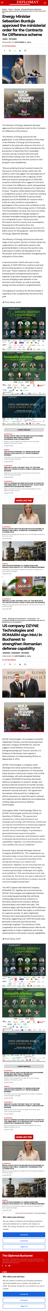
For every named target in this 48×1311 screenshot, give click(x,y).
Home (4, 9)
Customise (24, 1300)
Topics (10, 9)
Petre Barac (10, 46)
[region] (24, 1292)
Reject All (24, 1306)
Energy (17, 9)
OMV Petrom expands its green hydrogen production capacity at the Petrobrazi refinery (22, 453)
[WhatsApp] (15, 50)
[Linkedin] (20, 50)
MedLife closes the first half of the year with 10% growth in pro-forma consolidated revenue (24, 469)
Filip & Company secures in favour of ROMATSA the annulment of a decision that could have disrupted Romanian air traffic (24, 484)
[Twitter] (9, 50)
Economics (8, 434)
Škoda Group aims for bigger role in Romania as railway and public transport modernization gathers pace (23, 437)
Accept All (24, 1294)
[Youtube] (9, 1266)
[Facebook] (4, 50)
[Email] (25, 50)
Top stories (12, 39)
